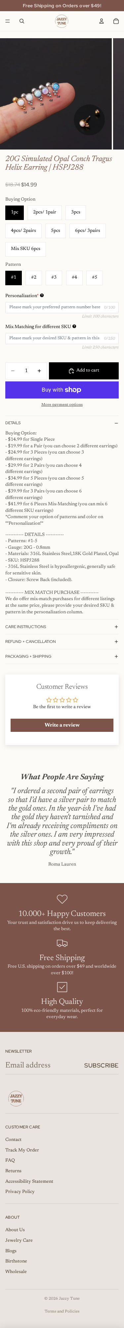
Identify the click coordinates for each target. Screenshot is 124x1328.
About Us (15, 1230)
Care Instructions (25, 626)
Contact (13, 1140)
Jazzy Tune (69, 1299)
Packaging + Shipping (28, 656)
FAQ (10, 1160)
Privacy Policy (20, 1192)
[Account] (101, 21)
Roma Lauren (62, 864)
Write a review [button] (62, 725)
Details (13, 423)
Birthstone (16, 1261)
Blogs (11, 1251)
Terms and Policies (62, 1312)
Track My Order (22, 1150)
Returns (13, 1171)
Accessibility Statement (29, 1181)
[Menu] (7, 21)
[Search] (22, 21)
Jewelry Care (19, 1240)
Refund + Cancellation (30, 641)
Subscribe (101, 1065)
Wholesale (16, 1272)
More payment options (62, 405)
